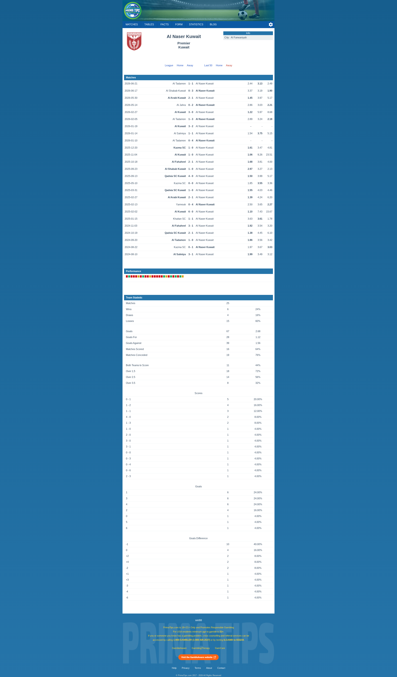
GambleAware (179, 648)
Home (180, 65)
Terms (198, 668)
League (169, 65)
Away (190, 65)
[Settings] (270, 24)
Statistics (196, 24)
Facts (165, 24)
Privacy (186, 668)
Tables (149, 24)
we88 (198, 620)
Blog (213, 24)
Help (174, 668)
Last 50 (208, 65)
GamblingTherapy (201, 648)
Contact (221, 668)
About (209, 668)
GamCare (220, 648)
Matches (132, 24)
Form (179, 24)
